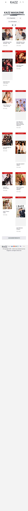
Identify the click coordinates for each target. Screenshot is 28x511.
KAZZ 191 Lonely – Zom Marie (20, 66)
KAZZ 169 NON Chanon (19, 228)
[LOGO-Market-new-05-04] (14, 1)
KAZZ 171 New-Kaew (6, 212)
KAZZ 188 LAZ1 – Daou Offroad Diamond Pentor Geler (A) (20, 123)
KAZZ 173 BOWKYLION (5, 187)
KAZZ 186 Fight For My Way (7, 148)
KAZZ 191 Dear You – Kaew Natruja (7, 105)
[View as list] (15, 25)
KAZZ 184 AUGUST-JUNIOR (20, 164)
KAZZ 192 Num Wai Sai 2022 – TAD (7, 43)
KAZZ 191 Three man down (6, 82)
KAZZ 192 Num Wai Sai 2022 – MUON (20, 43)
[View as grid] (12, 25)
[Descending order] (20, 18)
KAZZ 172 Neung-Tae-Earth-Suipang (20, 188)
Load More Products (14, 238)
